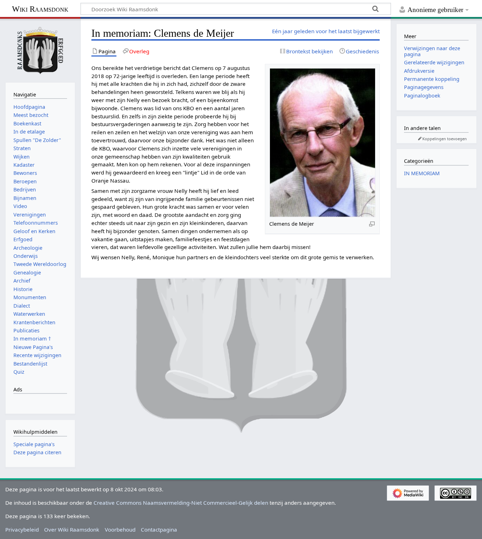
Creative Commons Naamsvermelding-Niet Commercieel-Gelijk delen (181, 502)
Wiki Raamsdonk (40, 9)
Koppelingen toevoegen (444, 138)
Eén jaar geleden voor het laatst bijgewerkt (326, 31)
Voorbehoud (120, 529)
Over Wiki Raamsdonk (71, 529)
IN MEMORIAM (422, 173)
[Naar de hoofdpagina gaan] (40, 50)
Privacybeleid (22, 529)
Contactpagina (159, 529)
